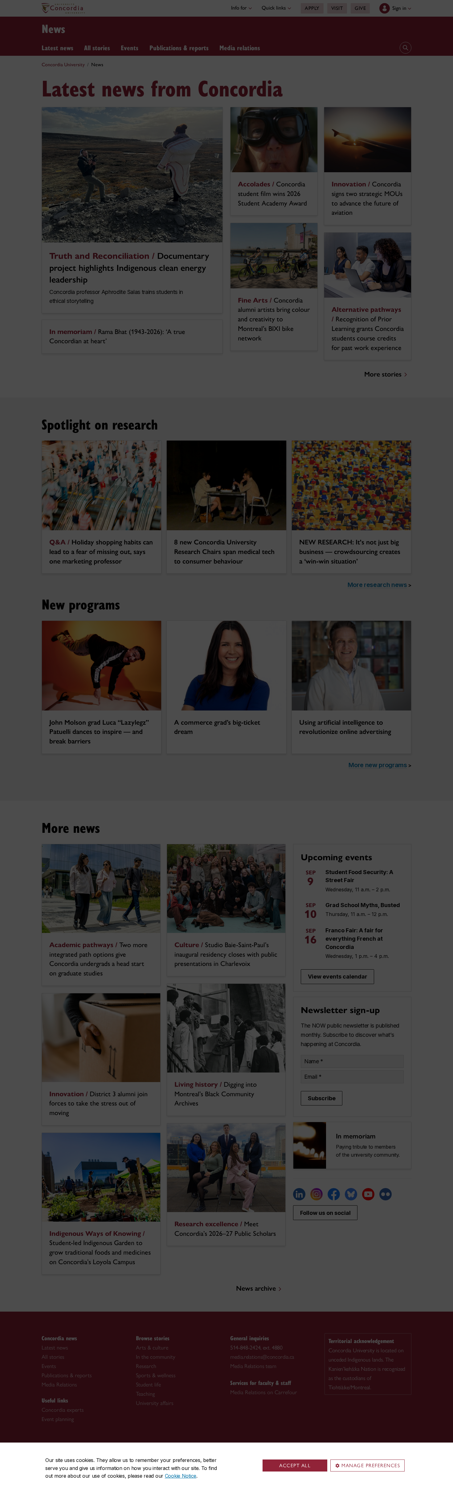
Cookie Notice (180, 1476)
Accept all (295, 1465)
